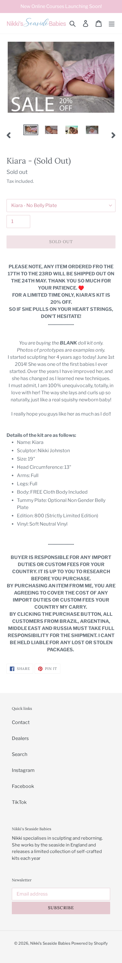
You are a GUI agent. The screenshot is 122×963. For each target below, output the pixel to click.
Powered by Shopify (89, 943)
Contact (21, 722)
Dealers (20, 738)
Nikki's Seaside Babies (50, 943)
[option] (31, 131)
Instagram (23, 770)
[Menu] (111, 23)
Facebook (23, 786)
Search (19, 754)
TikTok (19, 802)
